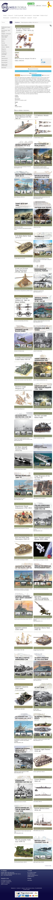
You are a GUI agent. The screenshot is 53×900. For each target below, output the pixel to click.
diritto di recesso (4, 884)
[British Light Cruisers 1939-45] (42, 848)
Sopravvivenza (5, 58)
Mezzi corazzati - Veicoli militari (5, 36)
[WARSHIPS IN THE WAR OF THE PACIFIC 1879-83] (23, 575)
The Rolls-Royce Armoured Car (19, 679)
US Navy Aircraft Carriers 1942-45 (20, 469)
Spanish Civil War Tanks (37, 351)
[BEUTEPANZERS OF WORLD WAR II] (42, 153)
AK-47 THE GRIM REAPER (6, 875)
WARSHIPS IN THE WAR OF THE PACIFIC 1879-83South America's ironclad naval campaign (23, 589)
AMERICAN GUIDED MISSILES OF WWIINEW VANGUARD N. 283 (21, 772)
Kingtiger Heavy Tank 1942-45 (38, 650)
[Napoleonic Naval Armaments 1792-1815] (23, 515)
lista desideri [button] (33, 68)
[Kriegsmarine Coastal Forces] (42, 277)
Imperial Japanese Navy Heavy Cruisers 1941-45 (23, 619)
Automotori (4, 67)
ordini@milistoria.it (31, 874)
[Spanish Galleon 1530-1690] (23, 636)
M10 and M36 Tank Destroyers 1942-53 (21, 559)
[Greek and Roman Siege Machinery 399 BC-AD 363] (23, 277)
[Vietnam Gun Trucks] (42, 213)
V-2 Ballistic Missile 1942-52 (38, 137)
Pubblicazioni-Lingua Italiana (6, 27)
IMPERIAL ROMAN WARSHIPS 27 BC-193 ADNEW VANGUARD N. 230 (41, 321)
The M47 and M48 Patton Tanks (39, 438)
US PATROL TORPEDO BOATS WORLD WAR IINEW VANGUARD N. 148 (41, 740)
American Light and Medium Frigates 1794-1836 (41, 409)
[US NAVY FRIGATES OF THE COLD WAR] (42, 665)
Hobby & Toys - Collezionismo (5, 65)
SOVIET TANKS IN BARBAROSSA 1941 (40, 380)
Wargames (4, 49)
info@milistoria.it (30, 876)
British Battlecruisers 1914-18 (38, 830)
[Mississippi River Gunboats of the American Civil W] (23, 124)
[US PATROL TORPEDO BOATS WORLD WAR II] (42, 725)
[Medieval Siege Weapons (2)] (23, 395)
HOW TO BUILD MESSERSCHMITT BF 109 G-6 (11, 874)
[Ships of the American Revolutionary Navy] (42, 575)
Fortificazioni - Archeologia (4, 53)
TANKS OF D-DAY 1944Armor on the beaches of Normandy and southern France (23, 228)
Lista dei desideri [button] (32, 5)
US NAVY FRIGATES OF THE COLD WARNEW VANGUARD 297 (40, 680)
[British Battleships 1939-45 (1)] (23, 183)
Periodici (3, 56)
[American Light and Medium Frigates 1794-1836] (42, 395)
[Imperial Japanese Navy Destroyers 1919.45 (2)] (23, 153)
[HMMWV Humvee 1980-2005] (23, 695)
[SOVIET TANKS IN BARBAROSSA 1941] (42, 366)
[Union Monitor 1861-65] (42, 788)
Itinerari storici (4, 60)
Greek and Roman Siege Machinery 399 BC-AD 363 (23, 290)
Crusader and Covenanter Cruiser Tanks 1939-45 (23, 379)
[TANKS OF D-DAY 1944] (23, 213)
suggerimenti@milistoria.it (32, 875)
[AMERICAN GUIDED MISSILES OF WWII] (23, 758)
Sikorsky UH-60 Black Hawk (19, 351)
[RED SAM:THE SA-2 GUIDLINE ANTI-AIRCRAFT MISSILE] (42, 605)
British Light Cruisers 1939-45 (38, 862)
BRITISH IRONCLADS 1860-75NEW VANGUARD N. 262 (19, 499)
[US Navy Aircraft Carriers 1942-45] (23, 456)
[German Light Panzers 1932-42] (42, 758)
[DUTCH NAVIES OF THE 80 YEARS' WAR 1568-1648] (23, 817)
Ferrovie (3, 43)
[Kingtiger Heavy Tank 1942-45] (42, 636)
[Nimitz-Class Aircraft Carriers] (42, 456)
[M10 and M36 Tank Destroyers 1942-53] (23, 546)
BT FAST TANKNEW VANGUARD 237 (37, 710)
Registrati (39, 5)
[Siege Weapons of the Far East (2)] (42, 484)
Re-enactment (4, 62)
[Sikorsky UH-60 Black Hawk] (23, 337)
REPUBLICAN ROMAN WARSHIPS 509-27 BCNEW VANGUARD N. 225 (41, 197)
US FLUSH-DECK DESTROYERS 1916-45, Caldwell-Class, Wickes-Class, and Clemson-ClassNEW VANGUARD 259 (23, 439)
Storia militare (4, 45)
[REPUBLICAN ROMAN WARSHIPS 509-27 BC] (42, 183)
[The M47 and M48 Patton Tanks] (42, 424)
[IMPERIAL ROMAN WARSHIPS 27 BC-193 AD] (42, 307)
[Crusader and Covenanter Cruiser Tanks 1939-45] (23, 366)
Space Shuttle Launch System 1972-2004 (40, 559)
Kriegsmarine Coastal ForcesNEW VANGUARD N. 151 (38, 291)
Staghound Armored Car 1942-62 (20, 801)
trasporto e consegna (5, 882)
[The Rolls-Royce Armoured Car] (23, 665)
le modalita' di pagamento (6, 881)
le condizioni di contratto (6, 880)
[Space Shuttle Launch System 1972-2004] (42, 546)
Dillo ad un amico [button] (33, 73)
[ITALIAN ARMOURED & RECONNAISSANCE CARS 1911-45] (42, 515)
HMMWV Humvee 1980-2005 (19, 709)
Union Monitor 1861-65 (37, 801)
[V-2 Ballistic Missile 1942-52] (42, 124)
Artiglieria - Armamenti (6, 33)
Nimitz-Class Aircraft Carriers (38, 469)
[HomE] (13, 7)
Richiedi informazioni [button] (33, 71)
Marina (3, 41)
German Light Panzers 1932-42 (39, 771)
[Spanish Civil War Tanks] (42, 337)
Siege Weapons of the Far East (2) (39, 498)
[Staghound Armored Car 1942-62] (23, 788)
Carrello (31, 3)
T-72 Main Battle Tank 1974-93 (19, 258)
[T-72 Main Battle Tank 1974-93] (23, 244)
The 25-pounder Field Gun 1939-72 (20, 862)
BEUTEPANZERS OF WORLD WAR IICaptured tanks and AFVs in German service (41, 167)
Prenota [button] (33, 66)
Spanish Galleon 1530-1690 (19, 649)
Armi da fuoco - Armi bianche (6, 31)
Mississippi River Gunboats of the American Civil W (23, 137)
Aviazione (3, 39)
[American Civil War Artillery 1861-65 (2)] (23, 307)
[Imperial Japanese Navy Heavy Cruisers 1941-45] (23, 605)
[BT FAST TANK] (42, 695)
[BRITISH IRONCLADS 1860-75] (23, 484)
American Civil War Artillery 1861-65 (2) (21, 320)
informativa (29, 880)
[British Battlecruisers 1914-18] (42, 817)
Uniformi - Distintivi (5, 47)
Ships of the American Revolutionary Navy (40, 588)
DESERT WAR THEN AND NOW (7, 872)
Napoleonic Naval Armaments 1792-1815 (21, 528)
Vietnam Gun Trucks (37, 227)
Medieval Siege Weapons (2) (19, 408)
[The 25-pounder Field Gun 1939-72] (23, 848)
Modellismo (17, 22)
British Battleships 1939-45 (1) (19, 197)
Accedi (44, 5)
